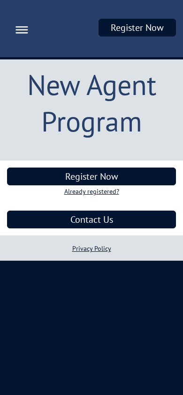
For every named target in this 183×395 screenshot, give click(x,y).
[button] (19, 28)
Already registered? (91, 191)
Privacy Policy (91, 248)
